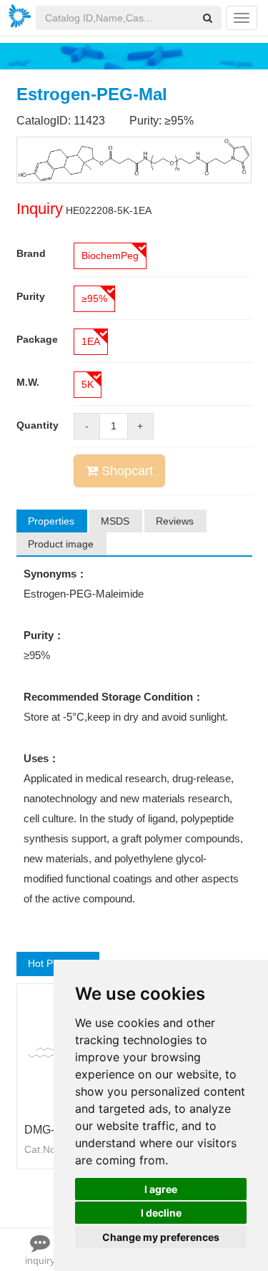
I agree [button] (160, 1189)
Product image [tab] (61, 544)
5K (87, 384)
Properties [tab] (51, 521)
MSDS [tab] (115, 521)
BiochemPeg (110, 255)
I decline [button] (161, 1213)
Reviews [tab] (175, 521)
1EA (90, 341)
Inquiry (39, 209)
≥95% (94, 298)
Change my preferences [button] (160, 1237)
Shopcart (125, 471)
